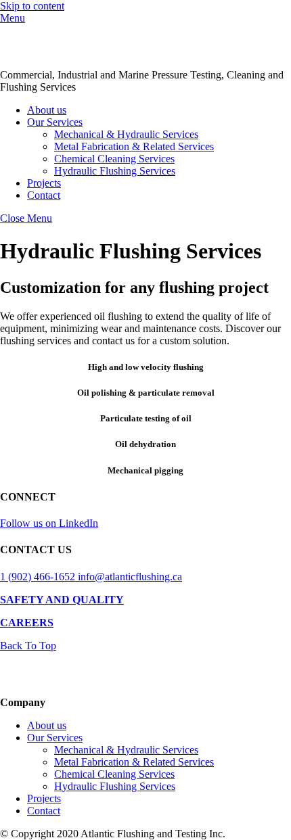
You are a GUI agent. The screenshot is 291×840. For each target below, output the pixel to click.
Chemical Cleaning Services (114, 158)
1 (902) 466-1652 (39, 576)
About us (46, 110)
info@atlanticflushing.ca (130, 576)
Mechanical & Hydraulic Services (126, 134)
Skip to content (32, 5)
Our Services (55, 122)
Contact (43, 195)
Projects (44, 183)
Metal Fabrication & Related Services (134, 146)
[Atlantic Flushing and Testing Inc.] (57, 62)
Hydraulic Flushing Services (114, 171)
